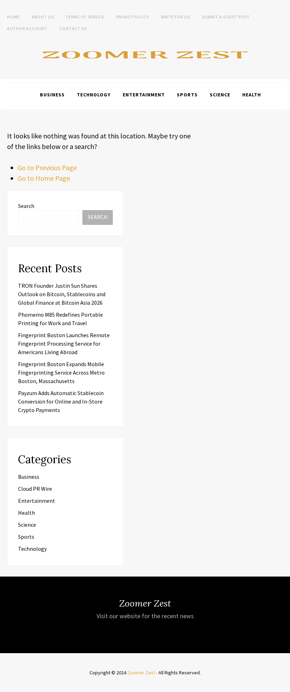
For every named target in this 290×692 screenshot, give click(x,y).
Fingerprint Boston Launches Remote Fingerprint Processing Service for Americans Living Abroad (64, 344)
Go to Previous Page (47, 167)
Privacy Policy (132, 16)
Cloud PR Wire (35, 488)
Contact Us (73, 28)
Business (52, 94)
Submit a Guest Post (226, 16)
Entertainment (144, 94)
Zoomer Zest (141, 672)
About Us (43, 16)
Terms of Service (85, 16)
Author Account (27, 28)
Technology (94, 94)
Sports (187, 94)
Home (13, 16)
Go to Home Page (44, 178)
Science (220, 94)
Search (26, 205)
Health (251, 94)
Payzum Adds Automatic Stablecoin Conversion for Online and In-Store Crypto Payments (61, 401)
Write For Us (175, 16)
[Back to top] (283, 685)
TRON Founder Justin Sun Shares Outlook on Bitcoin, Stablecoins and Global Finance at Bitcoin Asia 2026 (61, 294)
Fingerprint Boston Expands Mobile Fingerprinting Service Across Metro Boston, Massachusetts (61, 372)
